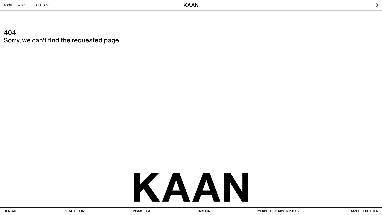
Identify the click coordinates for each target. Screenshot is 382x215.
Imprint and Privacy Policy (278, 211)
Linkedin (203, 211)
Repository (40, 5)
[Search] (376, 5)
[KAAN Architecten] (191, 187)
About (9, 5)
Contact (11, 211)
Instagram (141, 211)
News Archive (75, 211)
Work (22, 5)
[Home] (191, 5)
